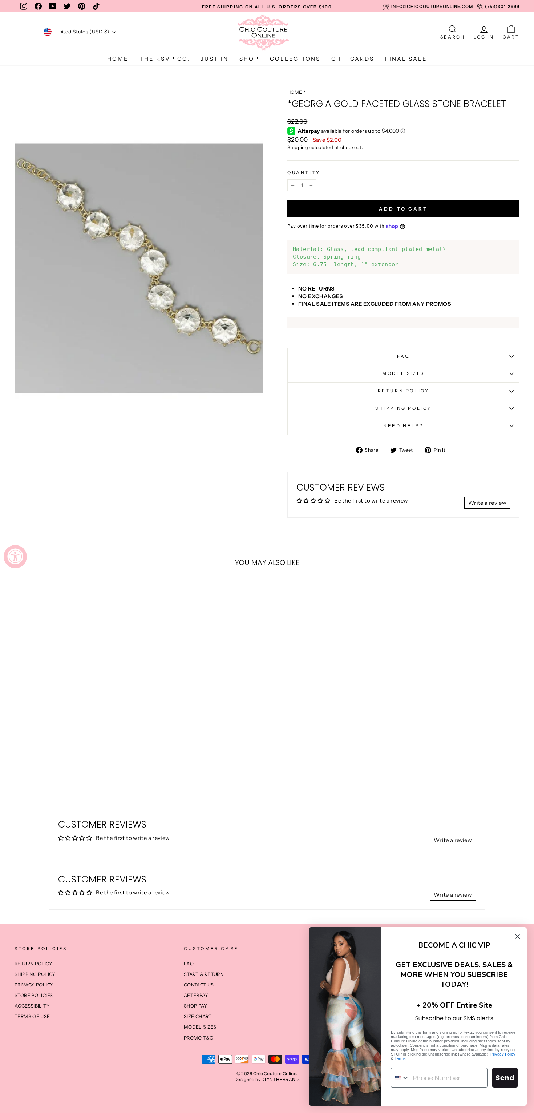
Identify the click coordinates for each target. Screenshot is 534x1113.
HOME (118, 58)
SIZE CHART (198, 1016)
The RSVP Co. (164, 58)
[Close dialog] (517, 936)
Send (504, 1078)
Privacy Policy (502, 1054)
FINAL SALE (406, 58)
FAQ (403, 356)
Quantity (303, 172)
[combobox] (400, 1077)
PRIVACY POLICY (34, 985)
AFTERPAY (196, 995)
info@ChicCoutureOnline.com (432, 6)
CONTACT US (199, 985)
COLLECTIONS (295, 58)
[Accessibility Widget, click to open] (15, 556)
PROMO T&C (198, 1038)
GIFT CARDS (352, 58)
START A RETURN (203, 974)
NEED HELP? (403, 425)
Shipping (297, 147)
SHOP (249, 58)
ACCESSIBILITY (32, 1006)
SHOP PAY (195, 1006)
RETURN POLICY (403, 390)
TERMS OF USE (32, 1016)
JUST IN (214, 58)
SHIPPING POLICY (403, 408)
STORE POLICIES (34, 995)
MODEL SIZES (403, 373)
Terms (400, 1058)
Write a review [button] (487, 502)
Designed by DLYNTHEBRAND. (267, 1079)
